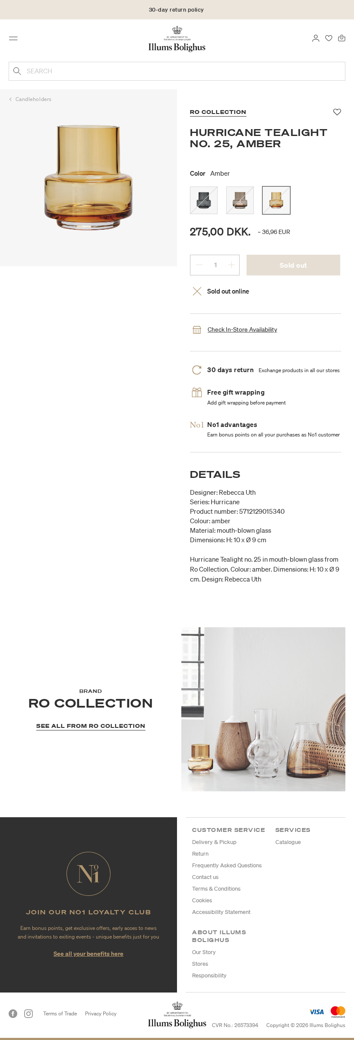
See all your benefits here (88, 953)
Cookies (202, 900)
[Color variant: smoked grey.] (204, 200)
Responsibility (209, 975)
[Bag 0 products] (341, 37)
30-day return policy (176, 9)
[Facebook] (13, 1013)
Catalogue (288, 842)
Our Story (204, 952)
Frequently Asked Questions (227, 865)
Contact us (205, 877)
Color (210, 173)
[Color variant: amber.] (276, 200)
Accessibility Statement (221, 912)
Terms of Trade (60, 1013)
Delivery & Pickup (214, 842)
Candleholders (34, 99)
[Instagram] (28, 1013)
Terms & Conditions (216, 888)
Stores (200, 963)
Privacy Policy (101, 1013)
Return (200, 853)
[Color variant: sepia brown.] (240, 200)
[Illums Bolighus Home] (177, 38)
